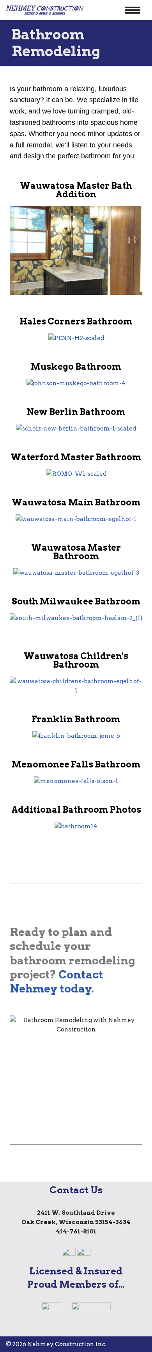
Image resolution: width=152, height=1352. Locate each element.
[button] (17, 252)
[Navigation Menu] (132, 10)
